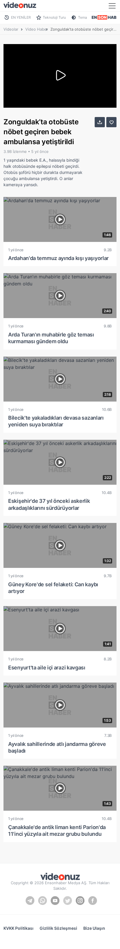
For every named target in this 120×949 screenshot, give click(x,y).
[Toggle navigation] (112, 5)
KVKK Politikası (18, 928)
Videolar (10, 29)
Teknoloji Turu (54, 17)
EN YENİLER (21, 17)
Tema (82, 17)
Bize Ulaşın (94, 928)
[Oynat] (60, 76)
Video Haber (36, 29)
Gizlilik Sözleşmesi (58, 928)
